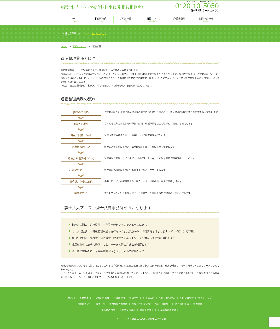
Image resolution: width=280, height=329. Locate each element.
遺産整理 (197, 304)
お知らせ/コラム (167, 297)
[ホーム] (74, 19)
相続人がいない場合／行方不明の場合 (151, 304)
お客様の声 (148, 297)
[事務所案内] (100, 19)
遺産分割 (100, 304)
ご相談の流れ (102, 297)
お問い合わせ (187, 297)
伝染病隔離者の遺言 (168, 310)
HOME (64, 46)
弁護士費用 (119, 297)
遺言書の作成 (182, 304)
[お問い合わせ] (206, 19)
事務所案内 (85, 297)
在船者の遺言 (147, 310)
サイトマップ (205, 297)
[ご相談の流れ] (127, 19)
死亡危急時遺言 (127, 310)
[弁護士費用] (180, 19)
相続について (79, 46)
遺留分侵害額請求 (118, 304)
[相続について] (153, 19)
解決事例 (134, 297)
